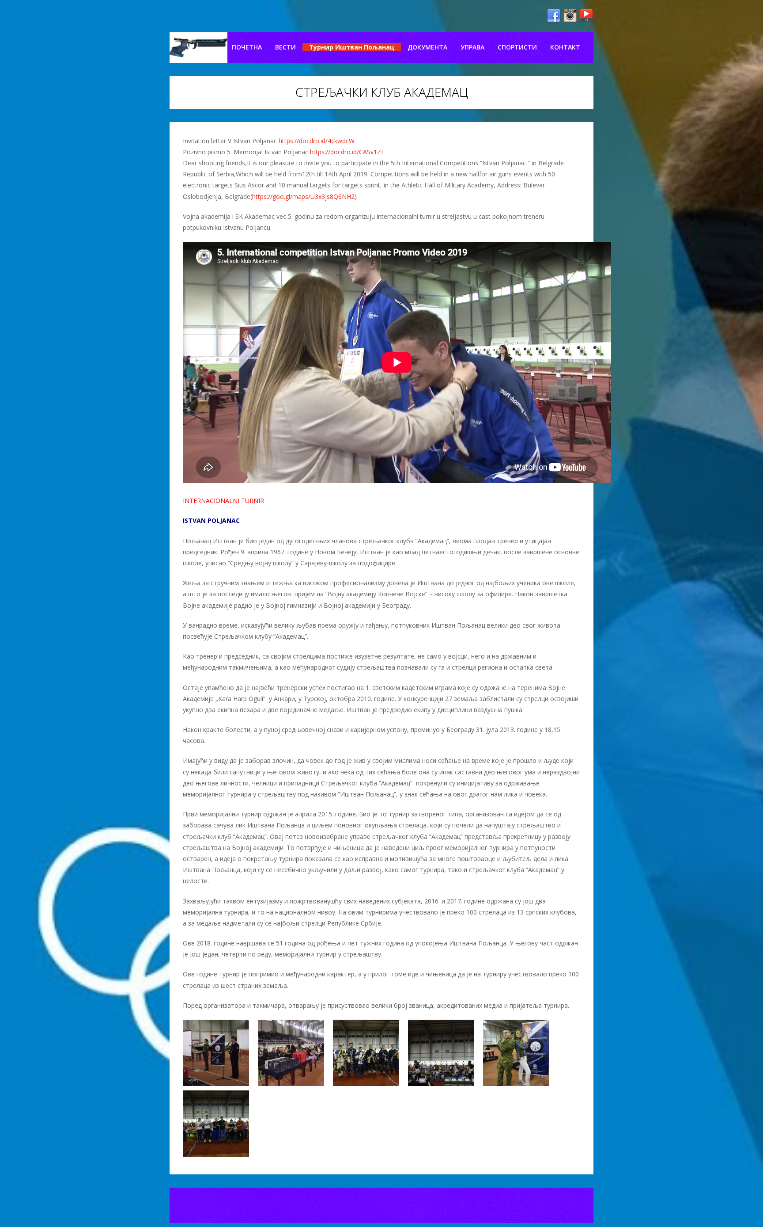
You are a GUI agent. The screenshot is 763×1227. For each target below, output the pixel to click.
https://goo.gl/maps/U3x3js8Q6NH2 (303, 196)
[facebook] (554, 16)
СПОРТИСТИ (517, 47)
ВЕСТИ (285, 47)
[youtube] (586, 16)
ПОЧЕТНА (247, 47)
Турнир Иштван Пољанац (351, 47)
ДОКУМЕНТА (427, 47)
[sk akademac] (198, 47)
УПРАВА (472, 47)
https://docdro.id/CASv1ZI (346, 152)
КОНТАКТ (565, 47)
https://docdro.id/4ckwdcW (317, 141)
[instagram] (570, 16)
